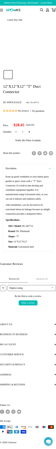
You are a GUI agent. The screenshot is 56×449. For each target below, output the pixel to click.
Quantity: (7, 131)
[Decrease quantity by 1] (16, 132)
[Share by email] (51, 153)
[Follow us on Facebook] (2, 411)
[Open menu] (1, 10)
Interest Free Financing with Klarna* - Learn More (28, 2)
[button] (10, 111)
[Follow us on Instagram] (13, 411)
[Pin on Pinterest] (39, 153)
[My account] (47, 10)
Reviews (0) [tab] (14, 279)
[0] (53, 10)
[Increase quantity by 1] (29, 132)
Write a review (28, 303)
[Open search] (41, 10)
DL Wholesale (12, 102)
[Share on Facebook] (34, 153)
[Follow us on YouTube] (19, 411)
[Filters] (3, 288)
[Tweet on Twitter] (45, 153)
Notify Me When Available (28, 140)
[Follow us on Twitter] (8, 411)
